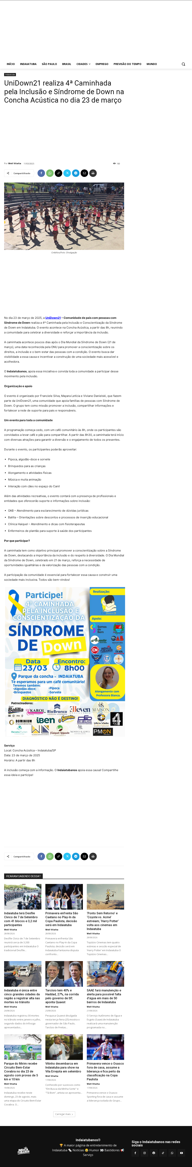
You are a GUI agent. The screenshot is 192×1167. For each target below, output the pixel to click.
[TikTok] (163, 1153)
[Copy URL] (58, 173)
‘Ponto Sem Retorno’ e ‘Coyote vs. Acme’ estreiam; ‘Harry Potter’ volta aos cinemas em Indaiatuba (103, 921)
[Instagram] (144, 1153)
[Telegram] (76, 173)
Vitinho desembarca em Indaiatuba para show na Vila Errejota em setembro (63, 1067)
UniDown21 (53, 318)
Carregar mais (62, 1114)
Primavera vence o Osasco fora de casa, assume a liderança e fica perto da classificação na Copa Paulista (105, 1071)
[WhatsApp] (50, 173)
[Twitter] (67, 173)
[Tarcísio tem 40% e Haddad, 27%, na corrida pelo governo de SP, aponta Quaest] (64, 974)
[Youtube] (181, 1153)
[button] (183, 64)
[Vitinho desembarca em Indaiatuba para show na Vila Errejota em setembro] (64, 1047)
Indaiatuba (10, 74)
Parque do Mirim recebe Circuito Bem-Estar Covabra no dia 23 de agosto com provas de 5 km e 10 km (21, 1071)
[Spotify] (153, 1153)
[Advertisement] (118, 31)
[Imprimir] (93, 173)
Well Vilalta (14, 163)
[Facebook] (41, 173)
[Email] (84, 173)
